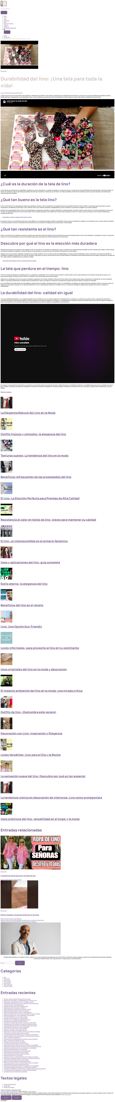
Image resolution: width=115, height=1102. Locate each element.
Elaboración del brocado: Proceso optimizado (16, 1011)
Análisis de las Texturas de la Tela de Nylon (16, 1018)
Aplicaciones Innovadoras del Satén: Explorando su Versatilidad (21, 1065)
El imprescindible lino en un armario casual (15, 1017)
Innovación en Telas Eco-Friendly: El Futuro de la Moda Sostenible (22, 1031)
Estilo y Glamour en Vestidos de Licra (14, 1040)
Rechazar (6, 1097)
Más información (66, 1094)
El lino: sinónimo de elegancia (12, 1037)
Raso (5, 22)
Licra (5, 17)
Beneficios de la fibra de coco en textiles (15, 1042)
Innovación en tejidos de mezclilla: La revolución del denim (20, 1022)
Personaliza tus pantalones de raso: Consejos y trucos (19, 1002)
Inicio (5, 16)
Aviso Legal (7, 1086)
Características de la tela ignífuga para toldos (16, 1064)
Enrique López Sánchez (16, 93)
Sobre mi (6, 26)
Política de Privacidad (10, 1084)
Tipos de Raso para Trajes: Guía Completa (15, 1028)
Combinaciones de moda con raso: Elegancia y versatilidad (20, 1048)
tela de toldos (7, 981)
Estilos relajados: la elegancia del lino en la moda (20, 915)
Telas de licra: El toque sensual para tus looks (16, 1033)
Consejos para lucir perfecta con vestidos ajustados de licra (20, 1024)
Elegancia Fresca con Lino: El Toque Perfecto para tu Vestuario (21, 1063)
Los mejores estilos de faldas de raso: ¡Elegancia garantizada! (21, 1034)
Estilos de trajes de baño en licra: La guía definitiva (18, 1012)
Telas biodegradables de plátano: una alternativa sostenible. (20, 1067)
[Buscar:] (8, 963)
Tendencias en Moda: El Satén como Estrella (16, 1052)
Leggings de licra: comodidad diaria (13, 1005)
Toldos (6, 25)
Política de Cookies (9, 1087)
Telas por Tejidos (8, 23)
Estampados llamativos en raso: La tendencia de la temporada (21, 1003)
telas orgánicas (8, 984)
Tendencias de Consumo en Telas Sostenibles (16, 1027)
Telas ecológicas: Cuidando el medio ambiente (16, 1054)
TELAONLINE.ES (5, 9)
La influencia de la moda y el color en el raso (16, 1043)
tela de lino (4, 71)
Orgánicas (6, 20)
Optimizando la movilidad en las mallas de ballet (17, 1051)
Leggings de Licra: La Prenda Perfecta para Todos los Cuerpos (21, 1057)
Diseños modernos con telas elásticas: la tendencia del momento (22, 1036)
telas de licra (7, 983)
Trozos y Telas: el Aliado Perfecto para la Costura (17, 999)
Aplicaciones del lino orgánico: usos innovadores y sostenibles (21, 1045)
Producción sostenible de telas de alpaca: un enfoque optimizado (22, 1058)
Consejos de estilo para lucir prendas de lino (18, 876)
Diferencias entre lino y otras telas (13, 1055)
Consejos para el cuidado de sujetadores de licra (17, 1020)
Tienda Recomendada (10, 28)
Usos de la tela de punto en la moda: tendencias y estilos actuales (22, 1014)
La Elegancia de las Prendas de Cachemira (15, 1071)
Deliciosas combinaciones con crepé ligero (15, 1049)
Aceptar (16, 1097)
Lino (5, 19)
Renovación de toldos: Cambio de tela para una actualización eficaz (22, 1046)
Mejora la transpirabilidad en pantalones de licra (17, 1061)
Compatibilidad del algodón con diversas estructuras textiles (20, 1025)
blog (5, 977)
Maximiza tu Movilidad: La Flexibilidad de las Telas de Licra (20, 1000)
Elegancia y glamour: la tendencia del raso (15, 1030)
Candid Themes (31, 1091)
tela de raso (7, 980)
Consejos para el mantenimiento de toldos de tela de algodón (20, 1039)
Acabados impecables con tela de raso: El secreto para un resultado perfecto (25, 1068)
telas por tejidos (8, 986)
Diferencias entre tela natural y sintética (15, 1008)
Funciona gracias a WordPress (9, 1091)
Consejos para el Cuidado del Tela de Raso (15, 1021)
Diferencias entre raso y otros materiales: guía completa (19, 1015)
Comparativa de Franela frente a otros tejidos (16, 1060)
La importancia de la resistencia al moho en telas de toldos (20, 1070)
